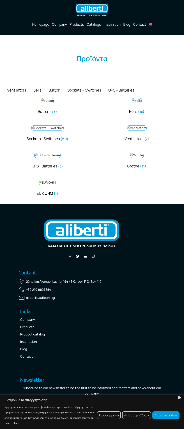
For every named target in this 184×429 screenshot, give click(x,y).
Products (77, 24)
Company (59, 24)
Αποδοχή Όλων (166, 415)
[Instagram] (93, 256)
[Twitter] (77, 256)
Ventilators (16, 90)
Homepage (40, 24)
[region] (92, 412)
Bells (37, 90)
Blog (126, 24)
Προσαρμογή (109, 415)
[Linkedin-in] (85, 256)
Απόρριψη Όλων (136, 415)
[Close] (180, 398)
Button (54, 90)
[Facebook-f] (70, 256)
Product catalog (32, 334)
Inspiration (112, 24)
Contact (139, 24)
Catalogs (94, 24)
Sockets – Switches (84, 90)
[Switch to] (150, 24)
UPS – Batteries (121, 90)
